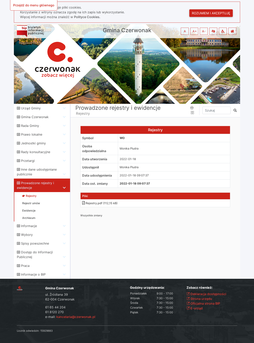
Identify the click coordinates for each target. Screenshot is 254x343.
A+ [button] (194, 31)
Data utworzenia (94, 159)
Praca (25, 266)
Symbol (87, 138)
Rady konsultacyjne (35, 152)
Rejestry (83, 113)
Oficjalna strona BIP (205, 303)
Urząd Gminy (31, 108)
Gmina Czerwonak (127, 30)
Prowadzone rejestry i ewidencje (118, 107)
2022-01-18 (128, 159)
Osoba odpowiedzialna (94, 148)
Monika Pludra (129, 148)
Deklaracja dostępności (208, 294)
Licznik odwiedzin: (28, 330)
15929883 (46, 330)
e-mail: (70, 317)
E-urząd (196, 308)
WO (122, 138)
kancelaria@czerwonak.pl (75, 317)
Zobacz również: (200, 288)
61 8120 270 (54, 312)
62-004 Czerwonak (60, 299)
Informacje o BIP (33, 274)
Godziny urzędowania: (147, 288)
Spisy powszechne (35, 243)
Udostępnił (90, 167)
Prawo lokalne (31, 134)
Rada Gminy (30, 126)
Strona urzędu (201, 299)
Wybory (27, 235)
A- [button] (204, 31)
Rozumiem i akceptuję (211, 13)
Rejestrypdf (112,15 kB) (101, 203)
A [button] (185, 31)
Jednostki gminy (33, 143)
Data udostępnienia (97, 175)
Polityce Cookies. (87, 17)
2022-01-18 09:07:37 (134, 175)
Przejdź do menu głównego (33, 5)
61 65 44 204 (55, 307)
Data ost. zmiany (95, 184)
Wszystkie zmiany (91, 215)
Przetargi (28, 161)
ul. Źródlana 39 (56, 294)
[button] (213, 31)
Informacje (29, 226)
